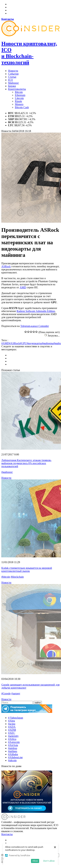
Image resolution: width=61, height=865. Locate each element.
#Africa (12, 739)
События (13, 73)
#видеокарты (34, 343)
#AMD (5, 343)
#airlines (12, 751)
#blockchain (17, 576)
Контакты (7, 834)
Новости (13, 70)
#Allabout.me (15, 757)
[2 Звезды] (28, 331)
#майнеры (48, 343)
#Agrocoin (14, 742)
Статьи (12, 76)
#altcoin (12, 760)
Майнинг (13, 82)
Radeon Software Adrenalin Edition (36, 311)
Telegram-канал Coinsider (34, 326)
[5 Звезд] (36, 331)
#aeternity (13, 736)
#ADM (12, 729)
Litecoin (19, 98)
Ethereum (20, 95)
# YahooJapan (15, 717)
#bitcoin (5, 576)
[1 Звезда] (25, 331)
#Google (6, 693)
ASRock (6, 266)
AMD (23, 287)
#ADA (12, 726)
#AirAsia (13, 745)
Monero (19, 104)
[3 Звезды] (31, 331)
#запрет (15, 693)
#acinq (11, 723)
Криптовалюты (17, 89)
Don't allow (49, 860)
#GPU (23, 343)
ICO (10, 79)
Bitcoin (19, 92)
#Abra (11, 720)
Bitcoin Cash (22, 107)
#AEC (11, 733)
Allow (35, 860)
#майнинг (7, 472)
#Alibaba (13, 754)
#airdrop (12, 748)
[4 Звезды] (33, 331)
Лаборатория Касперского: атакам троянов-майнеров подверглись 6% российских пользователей (26, 463)
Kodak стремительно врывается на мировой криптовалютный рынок (26, 569)
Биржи (12, 86)
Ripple (18, 101)
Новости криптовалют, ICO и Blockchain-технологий (29, 52)
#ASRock (14, 343)
